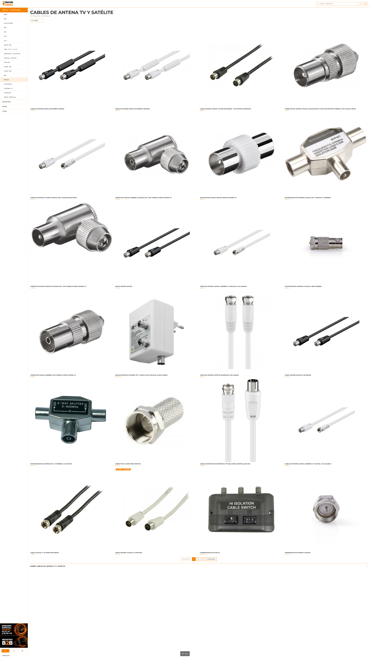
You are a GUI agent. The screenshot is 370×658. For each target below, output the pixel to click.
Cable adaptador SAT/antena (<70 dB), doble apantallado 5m (225, 464)
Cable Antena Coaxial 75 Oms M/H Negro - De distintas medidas (225, 109)
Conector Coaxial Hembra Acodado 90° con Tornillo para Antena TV (143, 198)
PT (14, 650)
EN (22, 650)
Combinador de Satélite (210, 553)
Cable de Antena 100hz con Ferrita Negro (47, 109)
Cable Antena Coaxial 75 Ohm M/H (128, 553)
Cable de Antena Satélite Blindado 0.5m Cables (219, 375)
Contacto (5, 655)
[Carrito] (366, 4)
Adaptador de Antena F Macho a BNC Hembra (303, 286)
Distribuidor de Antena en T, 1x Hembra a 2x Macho (51, 464)
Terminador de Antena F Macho (298, 553)
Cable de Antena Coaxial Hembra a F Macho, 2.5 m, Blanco (223, 286)
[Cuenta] (361, 4)
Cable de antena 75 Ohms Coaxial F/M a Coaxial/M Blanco (53, 198)
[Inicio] (7, 3)
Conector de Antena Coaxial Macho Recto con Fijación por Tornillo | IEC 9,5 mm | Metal (320, 109)
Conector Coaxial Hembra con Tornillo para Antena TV (53, 375)
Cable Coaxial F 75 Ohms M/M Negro (44, 553)
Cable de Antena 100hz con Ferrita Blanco (132, 109)
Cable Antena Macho (123, 286)
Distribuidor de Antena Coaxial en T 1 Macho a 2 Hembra (308, 198)
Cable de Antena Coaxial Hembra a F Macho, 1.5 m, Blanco (308, 464)
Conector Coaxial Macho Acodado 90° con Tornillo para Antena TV (58, 286)
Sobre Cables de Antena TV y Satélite (47, 566)
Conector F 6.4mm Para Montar (128, 464)
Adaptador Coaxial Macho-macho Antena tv (218, 198)
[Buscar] (318, 4)
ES (5, 650)
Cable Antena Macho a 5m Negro (298, 375)
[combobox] (339, 4)
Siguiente (211, 559)
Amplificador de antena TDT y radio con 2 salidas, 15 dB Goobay (141, 375)
